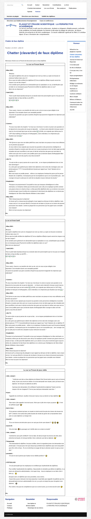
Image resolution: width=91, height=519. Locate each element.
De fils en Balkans (75, 67)
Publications (73, 8)
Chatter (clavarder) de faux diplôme (76, 56)
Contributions (57, 5)
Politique (9, 508)
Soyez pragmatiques (76, 75)
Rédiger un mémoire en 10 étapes (76, 85)
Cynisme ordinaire (75, 94)
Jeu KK (72, 110)
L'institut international (34, 8)
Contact (9, 505)
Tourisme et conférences (74, 90)
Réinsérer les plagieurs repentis (75, 50)
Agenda (29, 11)
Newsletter (46, 5)
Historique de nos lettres (35, 508)
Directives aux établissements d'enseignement (22, 21)
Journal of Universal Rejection (76, 61)
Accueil (29, 5)
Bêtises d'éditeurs (75, 99)
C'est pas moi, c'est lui (76, 72)
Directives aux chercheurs (30, 16)
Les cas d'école (49, 8)
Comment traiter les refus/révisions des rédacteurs (76, 105)
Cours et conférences (46, 21)
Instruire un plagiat (13, 16)
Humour (37, 11)
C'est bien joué (74, 65)
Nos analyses (61, 8)
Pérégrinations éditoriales (74, 80)
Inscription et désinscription (31, 504)
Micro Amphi (74, 96)
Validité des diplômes (48, 16)
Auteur (37, 5)
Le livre (66, 5)
